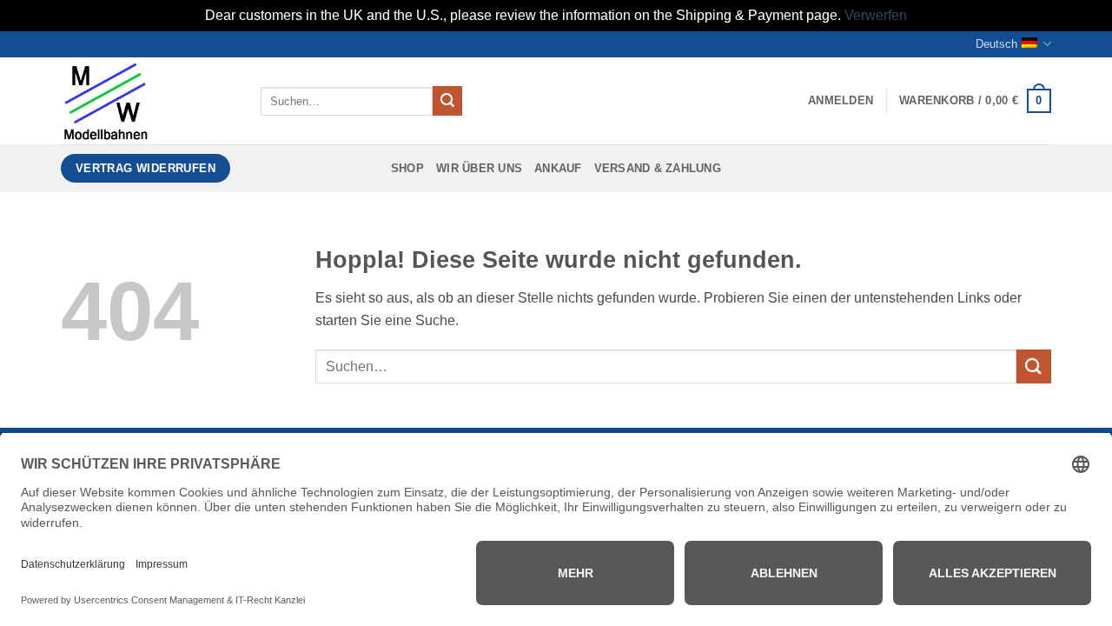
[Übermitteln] (447, 101)
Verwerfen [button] (875, 15)
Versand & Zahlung (657, 168)
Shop (407, 168)
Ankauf (558, 168)
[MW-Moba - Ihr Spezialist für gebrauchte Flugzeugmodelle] (148, 100)
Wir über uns (479, 168)
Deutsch (996, 43)
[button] (840, 100)
